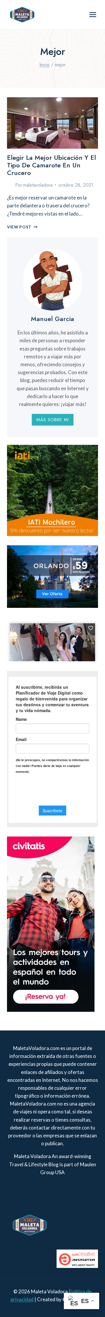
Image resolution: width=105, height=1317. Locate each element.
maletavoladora (37, 185)
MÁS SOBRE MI (52, 420)
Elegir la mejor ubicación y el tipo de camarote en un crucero (51, 165)
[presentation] (52, 123)
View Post (22, 227)
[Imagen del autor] (10, 185)
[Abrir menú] (92, 14)
